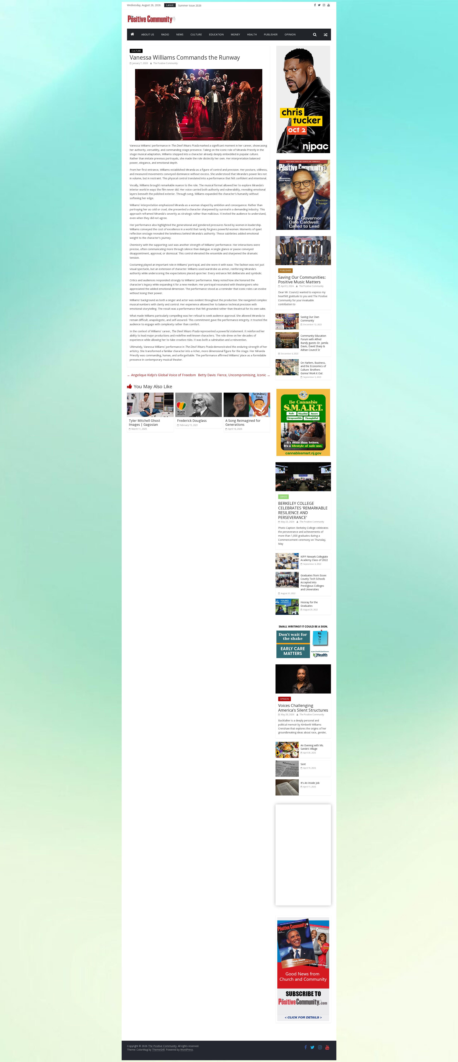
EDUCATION (216, 34)
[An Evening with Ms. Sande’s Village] (287, 743)
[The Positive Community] (132, 34)
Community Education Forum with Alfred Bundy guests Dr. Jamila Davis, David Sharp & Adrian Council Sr (314, 342)
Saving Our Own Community (310, 318)
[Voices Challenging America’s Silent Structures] (303, 666)
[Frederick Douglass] (198, 395)
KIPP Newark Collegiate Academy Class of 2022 (314, 558)
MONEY (235, 34)
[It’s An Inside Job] (287, 781)
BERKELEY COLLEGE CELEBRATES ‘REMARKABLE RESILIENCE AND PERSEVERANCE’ (303, 510)
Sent (303, 764)
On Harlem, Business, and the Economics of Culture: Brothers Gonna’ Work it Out (313, 368)
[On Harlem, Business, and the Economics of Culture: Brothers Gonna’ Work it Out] (287, 361)
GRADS (283, 496)
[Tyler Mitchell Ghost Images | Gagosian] (150, 395)
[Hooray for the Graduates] (287, 600)
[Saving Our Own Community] (287, 315)
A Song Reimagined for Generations (242, 422)
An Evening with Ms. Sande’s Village (312, 747)
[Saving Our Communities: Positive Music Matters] (303, 238)
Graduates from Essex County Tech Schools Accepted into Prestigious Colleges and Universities (313, 582)
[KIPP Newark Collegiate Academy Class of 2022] (287, 555)
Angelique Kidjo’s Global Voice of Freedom (161, 375)
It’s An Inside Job (310, 783)
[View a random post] (325, 34)
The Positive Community (165, 63)
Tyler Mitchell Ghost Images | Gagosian (144, 422)
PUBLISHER (270, 34)
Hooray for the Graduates (309, 603)
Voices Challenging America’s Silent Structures (303, 708)
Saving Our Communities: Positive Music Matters (302, 279)
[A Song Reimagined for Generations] (247, 395)
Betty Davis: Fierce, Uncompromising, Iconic (234, 375)
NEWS (179, 34)
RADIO (165, 34)
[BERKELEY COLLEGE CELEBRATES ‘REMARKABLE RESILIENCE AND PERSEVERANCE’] (303, 464)
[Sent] (287, 762)
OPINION (290, 34)
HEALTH (252, 34)
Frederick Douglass (192, 420)
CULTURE (196, 34)
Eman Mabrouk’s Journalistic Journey (199, 5)
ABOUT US (147, 34)
